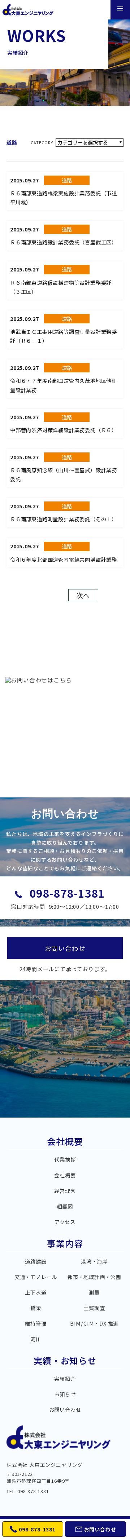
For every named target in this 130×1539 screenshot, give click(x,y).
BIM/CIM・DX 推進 (94, 1323)
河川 (35, 1339)
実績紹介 (64, 1378)
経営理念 (64, 1190)
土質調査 (94, 1307)
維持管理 (35, 1323)
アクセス (65, 1221)
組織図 (65, 1206)
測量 (94, 1292)
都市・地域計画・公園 (94, 1276)
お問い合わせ (65, 1409)
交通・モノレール (35, 1276)
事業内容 (65, 1244)
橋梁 (35, 1307)
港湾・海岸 (94, 1261)
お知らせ (64, 1394)
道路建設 (35, 1261)
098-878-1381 (67, 893)
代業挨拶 (64, 1159)
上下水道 (35, 1292)
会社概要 (65, 1142)
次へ (83, 595)
